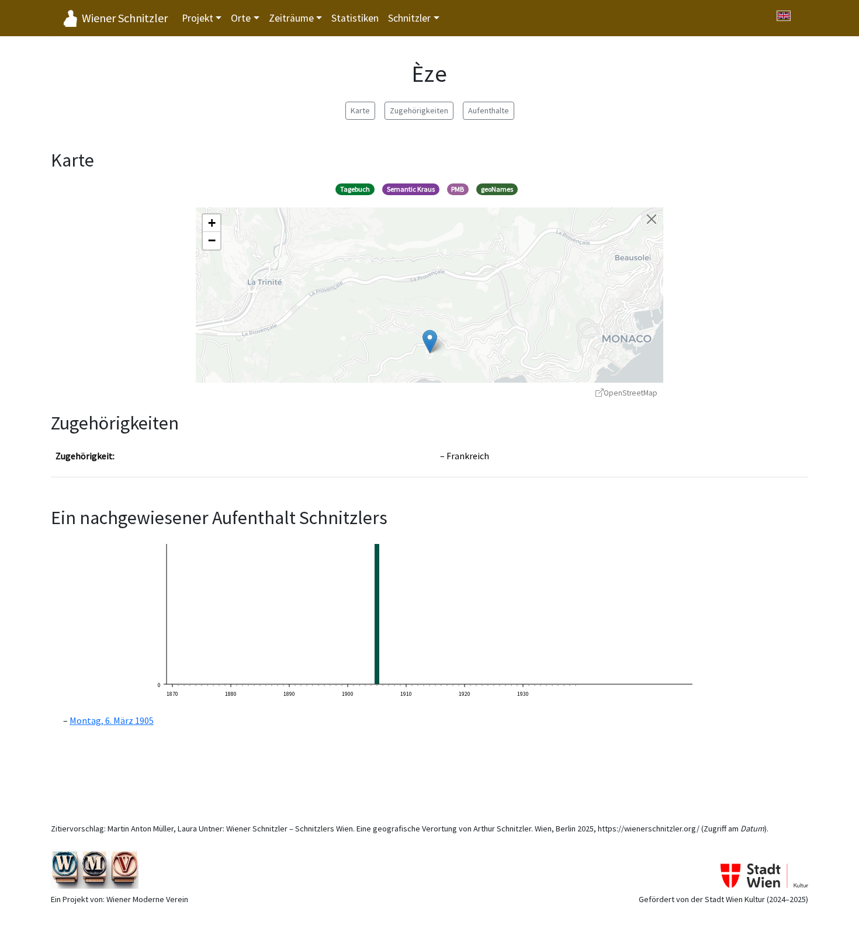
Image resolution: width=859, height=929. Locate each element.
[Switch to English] (783, 16)
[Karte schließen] (652, 219)
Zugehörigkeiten (419, 110)
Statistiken (355, 18)
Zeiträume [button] (291, 18)
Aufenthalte (488, 110)
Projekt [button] (197, 18)
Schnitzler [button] (409, 18)
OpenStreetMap (630, 393)
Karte (360, 110)
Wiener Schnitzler (125, 18)
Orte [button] (241, 18)
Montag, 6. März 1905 (112, 720)
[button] (429, 341)
